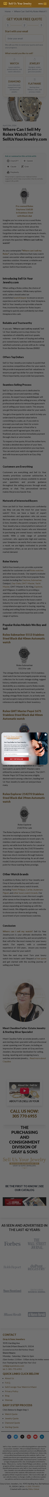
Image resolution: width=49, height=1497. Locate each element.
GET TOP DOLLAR (16, 759)
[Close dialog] (46, 735)
